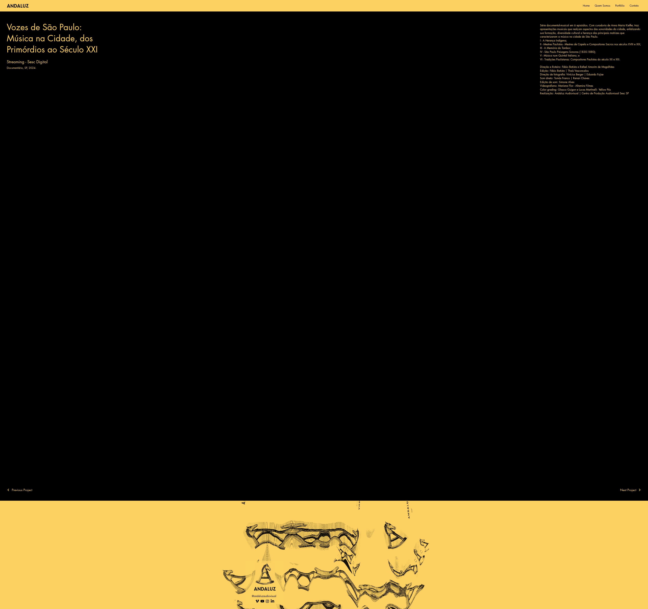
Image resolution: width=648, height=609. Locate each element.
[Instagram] (267, 601)
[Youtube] (262, 601)
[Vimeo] (257, 601)
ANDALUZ (19, 6)
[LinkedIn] (272, 601)
